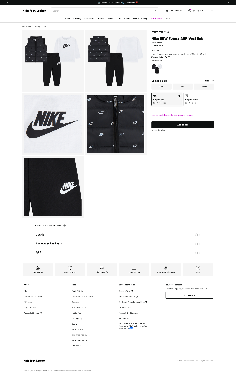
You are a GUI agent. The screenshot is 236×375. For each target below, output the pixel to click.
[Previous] (8, 2)
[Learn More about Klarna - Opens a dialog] (159, 57)
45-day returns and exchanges (48, 225)
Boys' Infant (26, 27)
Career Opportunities (33, 296)
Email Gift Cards (78, 291)
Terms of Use (124, 291)
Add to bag (182, 124)
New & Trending (140, 18)
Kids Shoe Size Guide (81, 335)
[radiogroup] (182, 99)
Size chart (209, 81)
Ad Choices (124, 318)
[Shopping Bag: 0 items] (212, 11)
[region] (118, 2)
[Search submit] (155, 11)
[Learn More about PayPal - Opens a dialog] (169, 57)
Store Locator (77, 329)
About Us (28, 291)
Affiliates (28, 302)
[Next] (228, 2)
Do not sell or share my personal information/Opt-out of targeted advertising (133, 325)
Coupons (75, 302)
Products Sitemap (31, 313)
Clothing (77, 18)
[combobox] (104, 11)
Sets (44, 27)
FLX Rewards (157, 18)
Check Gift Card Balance (82, 296)
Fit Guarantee (78, 346)
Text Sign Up (77, 318)
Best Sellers (124, 18)
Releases (112, 18)
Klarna (74, 324)
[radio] (166, 99)
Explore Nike (157, 45)
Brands (101, 18)
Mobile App (76, 313)
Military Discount (79, 307)
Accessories (89, 18)
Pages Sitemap (30, 307)
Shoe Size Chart (78, 340)
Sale (168, 18)
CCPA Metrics (125, 307)
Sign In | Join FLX (199, 11)
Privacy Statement (127, 296)
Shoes (67, 18)
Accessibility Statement (129, 313)
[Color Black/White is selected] (157, 69)
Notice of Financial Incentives (131, 302)
